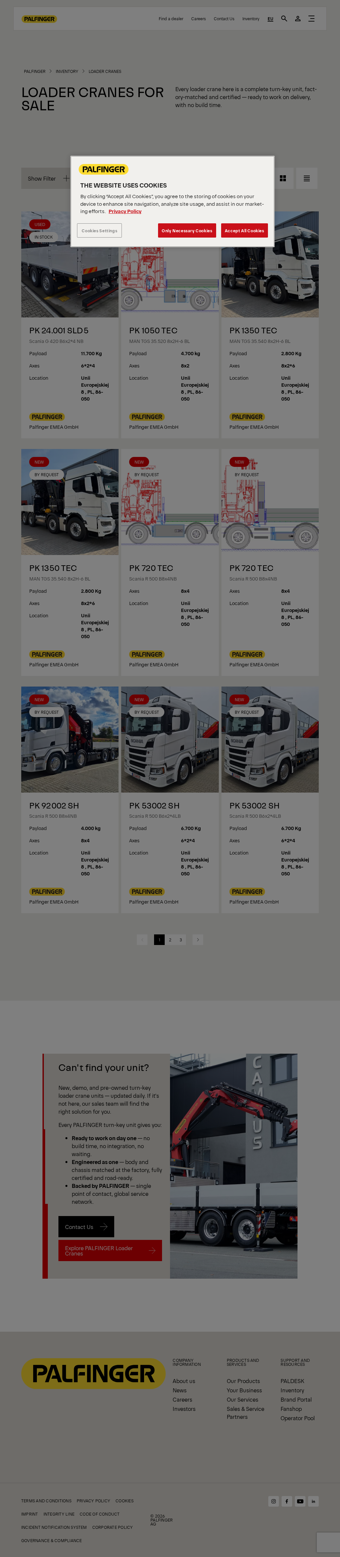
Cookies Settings (99, 230)
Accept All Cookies (244, 230)
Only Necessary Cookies (187, 230)
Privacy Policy (125, 210)
